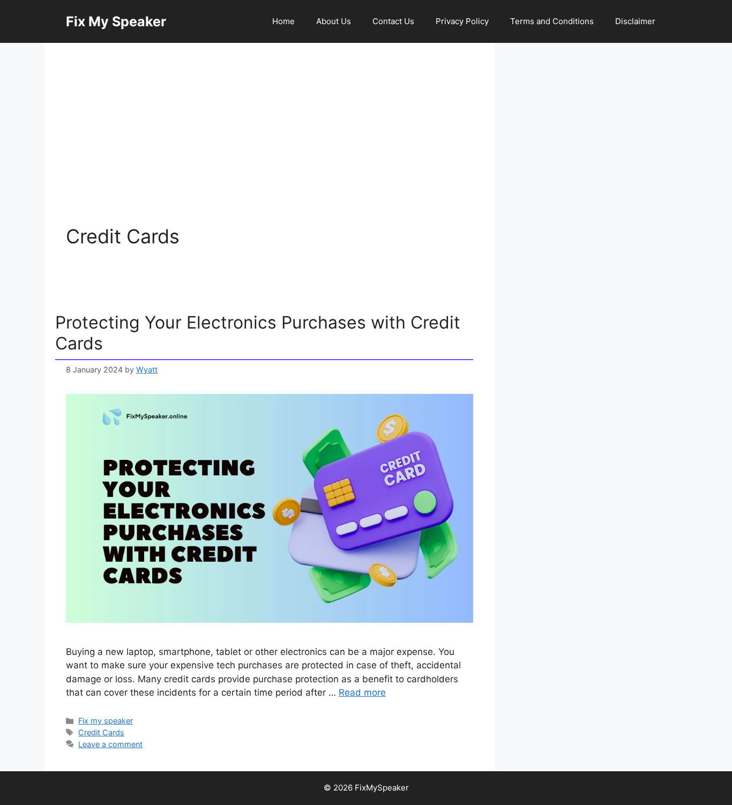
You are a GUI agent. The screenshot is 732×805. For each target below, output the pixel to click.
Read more (362, 692)
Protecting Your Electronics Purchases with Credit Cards (257, 332)
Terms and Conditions (552, 21)
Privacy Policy (462, 21)
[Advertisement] (269, 145)
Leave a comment (110, 744)
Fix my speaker (105, 720)
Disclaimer (635, 21)
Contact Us (393, 21)
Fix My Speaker (116, 21)
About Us (333, 21)
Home (283, 21)
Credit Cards (101, 732)
